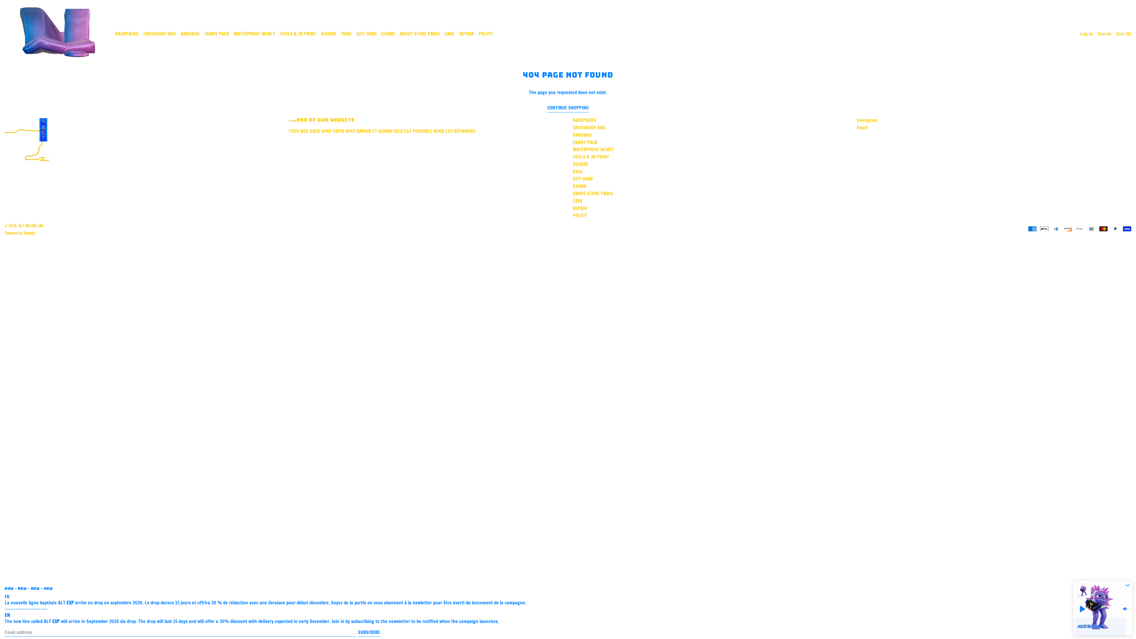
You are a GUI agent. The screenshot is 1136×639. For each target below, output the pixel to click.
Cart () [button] (1123, 33)
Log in (1086, 33)
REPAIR (466, 33)
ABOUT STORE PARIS (420, 33)
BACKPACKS (127, 33)
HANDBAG (190, 33)
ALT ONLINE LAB (31, 225)
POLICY (486, 33)
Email (862, 128)
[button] (1127, 585)
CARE (450, 33)
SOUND (388, 33)
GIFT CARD (366, 33)
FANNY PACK (216, 33)
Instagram (867, 120)
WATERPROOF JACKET (254, 33)
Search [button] (1104, 33)
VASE (346, 33)
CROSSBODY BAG (159, 33)
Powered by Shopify (20, 233)
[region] (1103, 626)
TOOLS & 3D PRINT (298, 33)
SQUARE (329, 33)
